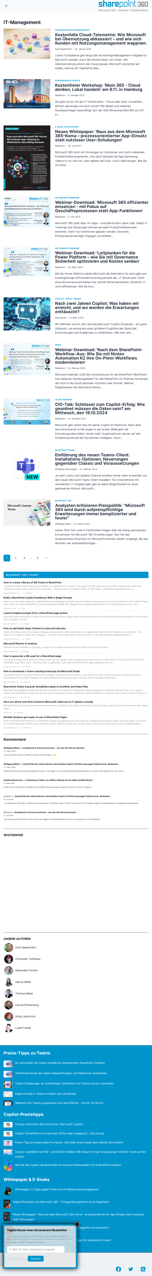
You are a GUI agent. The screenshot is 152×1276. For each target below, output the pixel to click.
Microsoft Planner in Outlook (20, 643)
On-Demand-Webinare (67, 198)
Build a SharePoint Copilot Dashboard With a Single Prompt (38, 597)
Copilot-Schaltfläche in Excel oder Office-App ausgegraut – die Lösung (59, 1133)
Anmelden (36, 1258)
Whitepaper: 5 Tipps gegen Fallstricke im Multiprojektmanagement (57, 1189)
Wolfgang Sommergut (66, 469)
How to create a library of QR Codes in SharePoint (32, 582)
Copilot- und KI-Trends (68, 299)
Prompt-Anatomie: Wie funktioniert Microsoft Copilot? (49, 1124)
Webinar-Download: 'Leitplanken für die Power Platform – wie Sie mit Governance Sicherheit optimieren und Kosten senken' (97, 257)
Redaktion (60, 95)
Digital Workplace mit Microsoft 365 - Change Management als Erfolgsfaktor (61, 1201)
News (58, 345)
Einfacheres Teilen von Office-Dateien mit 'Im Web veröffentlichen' (59, 780)
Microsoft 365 (63, 501)
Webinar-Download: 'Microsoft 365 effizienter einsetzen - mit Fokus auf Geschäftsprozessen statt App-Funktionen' (101, 206)
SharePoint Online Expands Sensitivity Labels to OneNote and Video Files (46, 686)
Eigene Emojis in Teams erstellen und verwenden (45, 1093)
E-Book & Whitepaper (67, 127)
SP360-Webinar (63, 400)
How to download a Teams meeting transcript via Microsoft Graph (42, 671)
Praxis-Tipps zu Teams (27, 1052)
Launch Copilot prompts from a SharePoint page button (36, 613)
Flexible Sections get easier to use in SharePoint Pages (35, 717)
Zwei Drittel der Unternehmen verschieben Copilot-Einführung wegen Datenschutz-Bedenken (70, 764)
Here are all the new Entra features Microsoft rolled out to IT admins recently (48, 701)
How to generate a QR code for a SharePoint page (32, 656)
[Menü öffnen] (6, 5)
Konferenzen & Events (67, 80)
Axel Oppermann (63, 49)
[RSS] (143, 1269)
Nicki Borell (60, 317)
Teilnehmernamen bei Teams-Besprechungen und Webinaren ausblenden (61, 1073)
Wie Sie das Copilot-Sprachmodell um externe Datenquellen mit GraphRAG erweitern (68, 1164)
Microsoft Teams (65, 450)
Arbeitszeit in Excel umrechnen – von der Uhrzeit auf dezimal (53, 748)
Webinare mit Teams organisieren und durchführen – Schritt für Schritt (59, 1103)
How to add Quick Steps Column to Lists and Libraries (35, 628)
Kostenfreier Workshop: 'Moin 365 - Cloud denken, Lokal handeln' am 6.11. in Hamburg (98, 87)
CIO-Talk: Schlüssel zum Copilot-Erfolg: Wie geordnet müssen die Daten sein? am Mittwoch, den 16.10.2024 (100, 408)
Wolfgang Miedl (63, 524)
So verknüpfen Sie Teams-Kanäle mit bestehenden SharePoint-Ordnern (60, 1062)
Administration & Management (72, 30)
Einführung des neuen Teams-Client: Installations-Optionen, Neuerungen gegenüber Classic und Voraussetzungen (97, 459)
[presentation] (27, 51)
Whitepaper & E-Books (27, 1179)
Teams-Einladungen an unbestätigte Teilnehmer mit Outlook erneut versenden (64, 1083)
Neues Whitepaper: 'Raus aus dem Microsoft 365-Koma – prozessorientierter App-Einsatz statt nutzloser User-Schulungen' (101, 135)
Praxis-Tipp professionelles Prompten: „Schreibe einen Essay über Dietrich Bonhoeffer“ (69, 1142)
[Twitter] (130, 1269)
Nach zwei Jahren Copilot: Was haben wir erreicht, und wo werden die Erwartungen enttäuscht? (97, 307)
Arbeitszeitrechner (13, 780)
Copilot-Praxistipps (23, 1114)
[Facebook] (118, 1269)
